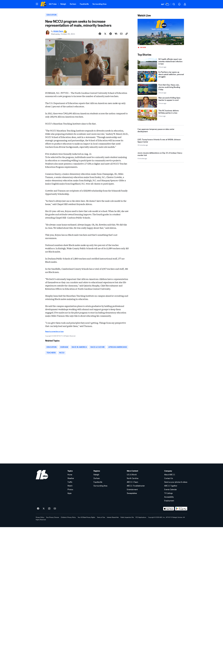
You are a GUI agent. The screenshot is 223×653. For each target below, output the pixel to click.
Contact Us (168, 478)
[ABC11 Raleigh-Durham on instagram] (49, 508)
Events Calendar (170, 489)
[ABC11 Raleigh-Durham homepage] (43, 4)
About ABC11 (169, 475)
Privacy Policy (40, 517)
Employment (169, 501)
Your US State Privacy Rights (86, 517)
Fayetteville (84, 4)
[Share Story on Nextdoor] (116, 34)
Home (69, 475)
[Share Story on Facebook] (100, 34)
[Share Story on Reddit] (111, 34)
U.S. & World (132, 475)
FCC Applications (141, 517)
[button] (36, 4)
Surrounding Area (99, 4)
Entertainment (132, 489)
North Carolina (132, 478)
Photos (70, 489)
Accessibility (169, 497)
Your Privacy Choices (52, 517)
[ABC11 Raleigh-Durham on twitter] (43, 508)
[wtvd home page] (42, 474)
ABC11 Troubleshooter (136, 486)
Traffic (69, 482)
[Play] (161, 32)
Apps (69, 493)
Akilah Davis (58, 31)
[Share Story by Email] (121, 34)
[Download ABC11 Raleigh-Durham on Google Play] (181, 508)
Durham (73, 4)
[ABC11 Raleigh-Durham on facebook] (38, 508)
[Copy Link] (127, 34)
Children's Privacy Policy (68, 517)
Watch (69, 486)
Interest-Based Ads (113, 517)
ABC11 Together (170, 486)
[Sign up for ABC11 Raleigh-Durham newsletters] (54, 508)
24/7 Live (53, 4)
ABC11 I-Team (132, 482)
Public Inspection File (127, 517)
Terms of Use (101, 517)
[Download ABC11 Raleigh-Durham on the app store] (168, 508)
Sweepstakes (132, 493)
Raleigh (63, 4)
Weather (70, 478)
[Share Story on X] (105, 34)
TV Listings (168, 493)
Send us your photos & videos (175, 482)
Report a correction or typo (54, 331)
